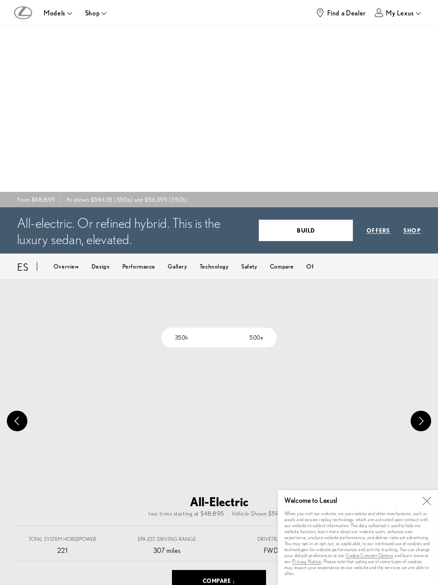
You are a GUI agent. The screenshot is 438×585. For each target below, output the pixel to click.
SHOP (412, 230)
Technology (214, 266)
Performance (138, 266)
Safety (249, 266)
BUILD (306, 230)
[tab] (181, 337)
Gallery (177, 266)
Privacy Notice (306, 561)
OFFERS (379, 230)
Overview (66, 266)
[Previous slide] (17, 421)
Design (101, 266)
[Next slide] (421, 421)
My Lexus (400, 12)
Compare (282, 266)
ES (23, 266)
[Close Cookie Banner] (427, 501)
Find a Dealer (346, 12)
